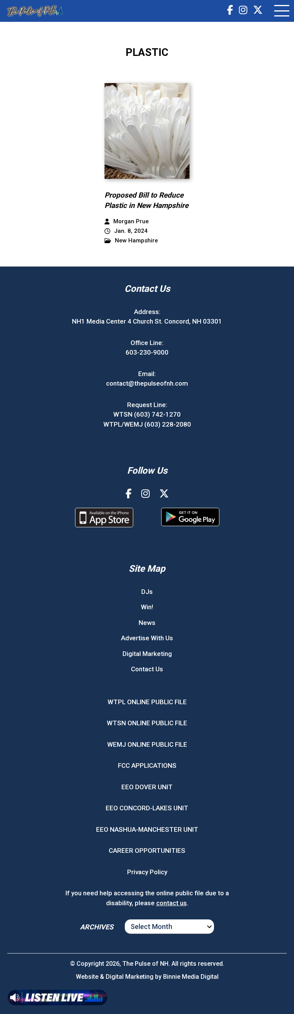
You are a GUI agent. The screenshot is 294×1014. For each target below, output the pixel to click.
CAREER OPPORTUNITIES (147, 850)
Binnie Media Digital (191, 976)
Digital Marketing (147, 653)
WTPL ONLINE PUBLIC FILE (147, 702)
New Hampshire (136, 241)
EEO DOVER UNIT (147, 787)
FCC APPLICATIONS (147, 765)
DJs (147, 591)
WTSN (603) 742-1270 (147, 414)
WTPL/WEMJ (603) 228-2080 (147, 424)
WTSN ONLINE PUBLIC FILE (147, 723)
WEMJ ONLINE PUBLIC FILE (147, 744)
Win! (147, 607)
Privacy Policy (147, 872)
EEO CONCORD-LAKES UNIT (147, 808)
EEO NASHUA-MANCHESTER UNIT (147, 829)
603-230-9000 (147, 352)
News (147, 622)
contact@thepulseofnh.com (147, 383)
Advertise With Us (147, 638)
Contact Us (147, 669)
